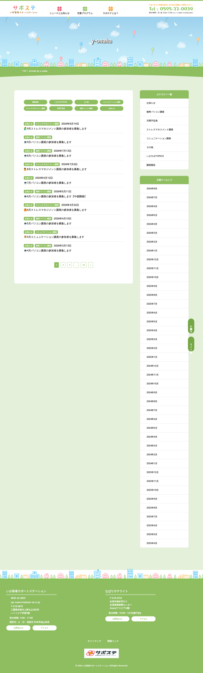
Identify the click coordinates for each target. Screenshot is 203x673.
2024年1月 (152, 463)
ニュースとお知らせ (59, 13)
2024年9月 (152, 392)
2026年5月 (152, 215)
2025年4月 (152, 330)
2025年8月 (152, 295)
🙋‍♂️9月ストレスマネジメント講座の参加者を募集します (55, 128)
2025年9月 (152, 286)
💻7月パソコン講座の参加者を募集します (48, 182)
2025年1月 (152, 357)
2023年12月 (153, 472)
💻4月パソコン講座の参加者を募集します (48, 250)
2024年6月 (152, 419)
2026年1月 (152, 250)
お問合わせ (191, 327)
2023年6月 (152, 525)
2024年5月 (152, 428)
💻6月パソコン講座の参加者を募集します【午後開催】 (55, 196)
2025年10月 (153, 277)
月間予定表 (61, 108)
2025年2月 (152, 348)
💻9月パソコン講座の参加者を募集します (48, 142)
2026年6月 (152, 206)
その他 (86, 102)
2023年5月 (152, 534)
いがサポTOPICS (61, 102)
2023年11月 (153, 481)
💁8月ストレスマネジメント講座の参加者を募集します (55, 169)
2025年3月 (152, 339)
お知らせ (111, 108)
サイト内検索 (191, 345)
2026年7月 (152, 197)
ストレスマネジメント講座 (35, 108)
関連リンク (113, 641)
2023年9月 (152, 499)
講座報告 (35, 102)
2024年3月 (152, 445)
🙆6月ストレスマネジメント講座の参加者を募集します (55, 209)
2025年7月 (152, 304)
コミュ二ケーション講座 (111, 102)
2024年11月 (153, 374)
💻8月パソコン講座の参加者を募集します (48, 155)
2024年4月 (152, 437)
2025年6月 (152, 312)
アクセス (44, 628)
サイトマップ (94, 641)
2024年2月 (152, 454)
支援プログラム (85, 13)
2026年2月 (152, 241)
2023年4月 (152, 543)
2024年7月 (152, 410)
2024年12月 (153, 366)
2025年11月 (153, 268)
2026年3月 (152, 233)
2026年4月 (152, 224)
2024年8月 (152, 401)
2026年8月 (152, 188)
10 (83, 265)
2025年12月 (153, 259)
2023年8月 (152, 507)
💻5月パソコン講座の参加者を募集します (48, 223)
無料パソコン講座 (86, 108)
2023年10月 (153, 490)
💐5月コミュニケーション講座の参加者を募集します (54, 236)
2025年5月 (152, 321)
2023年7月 (152, 516)
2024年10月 (153, 383)
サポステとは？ (110, 13)
